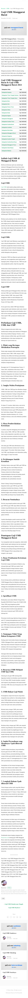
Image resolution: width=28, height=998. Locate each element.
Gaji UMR (3, 187)
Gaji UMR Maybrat (14, 907)
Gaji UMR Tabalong (9, 953)
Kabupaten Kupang (6, 92)
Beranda (3, 8)
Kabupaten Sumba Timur (8, 121)
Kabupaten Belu (6, 101)
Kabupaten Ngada (6, 115)
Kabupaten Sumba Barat (8, 124)
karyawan (6, 887)
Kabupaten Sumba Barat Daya (9, 142)
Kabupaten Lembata (7, 127)
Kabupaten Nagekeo (7, 136)
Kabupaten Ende (6, 112)
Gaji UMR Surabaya (9, 972)
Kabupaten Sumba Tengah (8, 139)
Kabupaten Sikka (6, 109)
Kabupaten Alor (6, 104)
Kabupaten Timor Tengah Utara (9, 98)
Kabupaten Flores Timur (8, 107)
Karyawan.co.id (5, 837)
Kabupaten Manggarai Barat (9, 133)
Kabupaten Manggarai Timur (9, 144)
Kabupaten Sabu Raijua (7, 147)
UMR (7, 8)
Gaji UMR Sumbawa (9, 933)
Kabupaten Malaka (6, 150)
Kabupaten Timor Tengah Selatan (10, 95)
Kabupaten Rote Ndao (7, 130)
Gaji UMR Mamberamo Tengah (14, 904)
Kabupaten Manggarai (7, 118)
